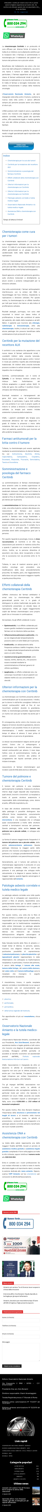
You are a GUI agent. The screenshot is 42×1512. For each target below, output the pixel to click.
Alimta (37, 454)
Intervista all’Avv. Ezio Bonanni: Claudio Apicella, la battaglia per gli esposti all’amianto (20, 1295)
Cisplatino (35, 457)
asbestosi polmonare (11, 954)
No (18, 12)
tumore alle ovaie (31, 965)
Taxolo (4, 462)
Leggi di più (24, 12)
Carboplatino (22, 457)
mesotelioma (29, 1016)
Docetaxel (6, 459)
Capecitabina (7, 457)
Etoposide (15, 459)
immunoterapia (23, 326)
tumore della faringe (10, 968)
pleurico (7, 999)
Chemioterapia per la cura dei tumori (22, 161)
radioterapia (7, 326)
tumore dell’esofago (26, 971)
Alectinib (28, 454)
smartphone (31, 1174)
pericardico (8, 1007)
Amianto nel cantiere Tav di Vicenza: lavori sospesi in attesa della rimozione (21, 1288)
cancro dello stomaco (30, 968)
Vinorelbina (13, 462)
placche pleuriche (29, 954)
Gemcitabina (34, 459)
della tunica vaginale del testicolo (17, 1011)
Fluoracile (24, 459)
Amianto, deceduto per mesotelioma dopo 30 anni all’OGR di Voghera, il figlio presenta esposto (20, 1302)
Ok (15, 12)
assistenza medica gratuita (13, 1149)
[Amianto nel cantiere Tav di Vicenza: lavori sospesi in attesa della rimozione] (36, 1490)
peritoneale (8, 1003)
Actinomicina (17, 454)
